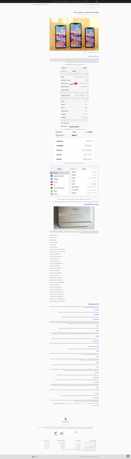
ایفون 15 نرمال (62, 444)
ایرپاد (70, 1)
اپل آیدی (55, 1)
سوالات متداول (47, 444)
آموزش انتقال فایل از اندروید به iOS (90, 445)
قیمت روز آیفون (79, 403)
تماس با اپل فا (47, 446)
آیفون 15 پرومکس (62, 443)
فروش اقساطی (78, 446)
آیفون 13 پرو (73, 403)
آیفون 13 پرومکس (68, 403)
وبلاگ (52, 1)
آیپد (75, 1)
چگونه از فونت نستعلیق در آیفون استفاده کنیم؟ (89, 443)
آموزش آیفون (80, 14)
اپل (98, 58)
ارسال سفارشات (46, 447)
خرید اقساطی (87, 1)
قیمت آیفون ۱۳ (85, 403)
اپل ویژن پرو (65, 1)
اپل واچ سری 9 (62, 446)
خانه (98, 7)
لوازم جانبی (60, 1)
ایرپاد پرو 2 (63, 449)
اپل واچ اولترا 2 (62, 447)
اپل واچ (79, 1)
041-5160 (34, 4)
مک (72, 1)
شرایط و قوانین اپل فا (77, 447)
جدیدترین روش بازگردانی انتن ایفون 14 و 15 (89, 450)
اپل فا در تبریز (47, 443)
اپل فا (83, 61)
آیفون (82, 1)
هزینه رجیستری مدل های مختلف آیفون (90, 447)
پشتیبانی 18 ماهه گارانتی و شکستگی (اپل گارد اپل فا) (73, 450)
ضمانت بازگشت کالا (77, 444)
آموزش (96, 7)
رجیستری (79, 443)
